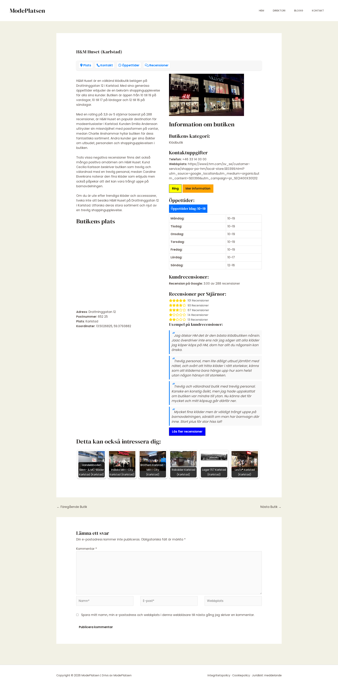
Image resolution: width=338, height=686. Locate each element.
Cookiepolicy (241, 675)
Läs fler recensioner (187, 431)
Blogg (298, 10)
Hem (261, 10)
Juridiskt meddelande (267, 675)
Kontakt (318, 10)
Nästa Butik (270, 507)
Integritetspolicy (218, 675)
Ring (175, 188)
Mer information (198, 188)
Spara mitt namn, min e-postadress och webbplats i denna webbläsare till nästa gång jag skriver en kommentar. (167, 615)
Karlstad (92, 321)
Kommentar (86, 549)
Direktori (279, 10)
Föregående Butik (72, 507)
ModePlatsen (27, 10)
